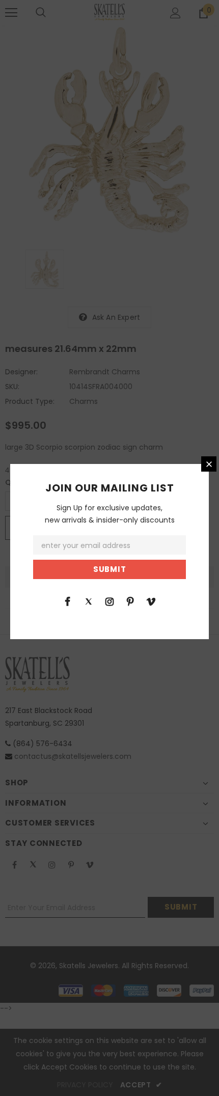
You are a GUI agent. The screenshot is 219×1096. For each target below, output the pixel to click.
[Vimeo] (151, 601)
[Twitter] (88, 601)
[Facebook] (67, 601)
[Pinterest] (130, 601)
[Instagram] (109, 601)
